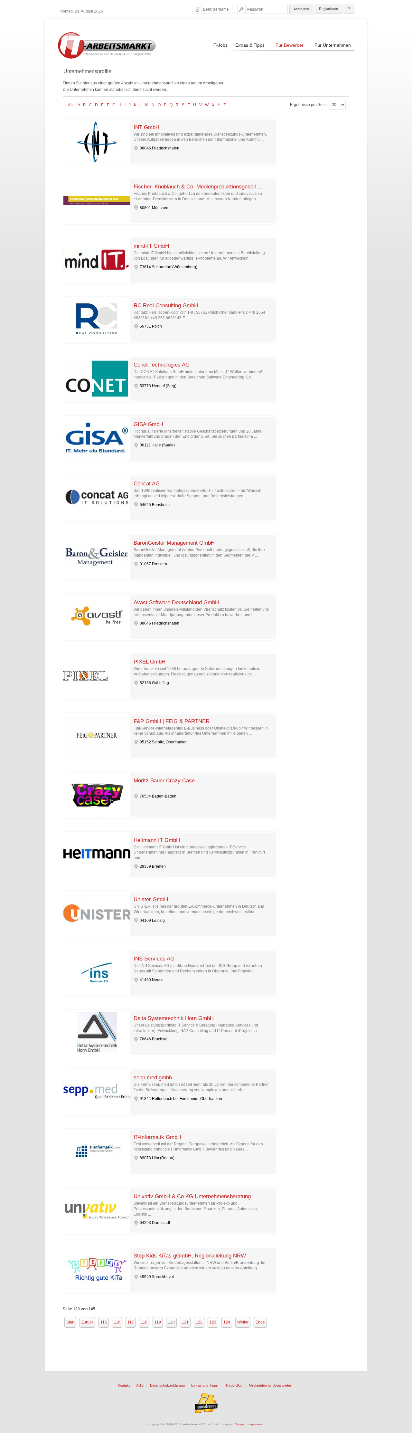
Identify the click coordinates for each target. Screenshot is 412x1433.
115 (103, 1322)
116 (117, 1322)
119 (157, 1322)
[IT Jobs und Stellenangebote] (107, 57)
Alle (71, 105)
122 (199, 1322)
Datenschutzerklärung (167, 1385)
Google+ (240, 1424)
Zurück (87, 1322)
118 (144, 1322)
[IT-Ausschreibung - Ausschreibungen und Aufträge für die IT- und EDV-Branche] (206, 1403)
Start (70, 1322)
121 (185, 1322)
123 (213, 1322)
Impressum (256, 1424)
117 (130, 1322)
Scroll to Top (206, 1357)
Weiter (242, 1322)
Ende (260, 1322)
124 (226, 1322)
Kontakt (124, 1385)
